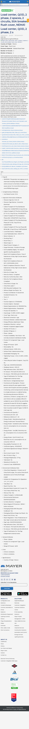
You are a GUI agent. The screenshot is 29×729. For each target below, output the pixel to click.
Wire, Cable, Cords (5, 627)
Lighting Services (18, 637)
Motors (2, 618)
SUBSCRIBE (7, 588)
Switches (3, 625)
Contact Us (3, 655)
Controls (7, 616)
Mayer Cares (4, 650)
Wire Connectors (5, 630)
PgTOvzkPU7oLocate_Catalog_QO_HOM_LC (15, 168)
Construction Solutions (20, 630)
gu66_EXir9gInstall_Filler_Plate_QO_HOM (14, 132)
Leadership (3, 641)
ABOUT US (4, 639)
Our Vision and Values (6, 648)
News (2, 643)
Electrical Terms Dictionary (7, 658)
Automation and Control (20, 632)
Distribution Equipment (7, 614)
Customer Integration (19, 605)
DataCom (3, 612)
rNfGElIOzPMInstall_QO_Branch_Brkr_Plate (15, 143)
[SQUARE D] (8, 10)
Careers (3, 652)
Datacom (16, 625)
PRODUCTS (4, 598)
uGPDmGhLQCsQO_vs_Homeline (12, 157)
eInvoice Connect (5, 576)
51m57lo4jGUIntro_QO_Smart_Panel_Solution (15, 146)
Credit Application (5, 574)
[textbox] (14, 4)
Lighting (3, 616)
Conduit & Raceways (6, 605)
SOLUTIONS (18, 598)
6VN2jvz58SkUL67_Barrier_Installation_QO (14, 166)
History (2, 646)
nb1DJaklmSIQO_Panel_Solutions (12, 130)
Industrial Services (19, 627)
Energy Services (18, 634)
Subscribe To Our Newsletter (8, 582)
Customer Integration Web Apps (9, 661)
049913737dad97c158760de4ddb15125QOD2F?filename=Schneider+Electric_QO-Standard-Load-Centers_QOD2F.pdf (14, 121)
